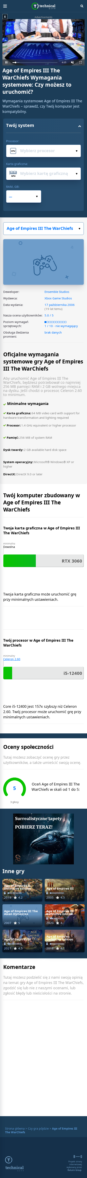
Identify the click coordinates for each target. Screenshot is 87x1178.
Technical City (43, 6)
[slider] (35, 62)
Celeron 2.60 (11, 659)
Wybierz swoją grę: (43, 229)
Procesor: (12, 141)
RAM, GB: (12, 186)
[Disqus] (43, 1059)
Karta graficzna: (17, 164)
